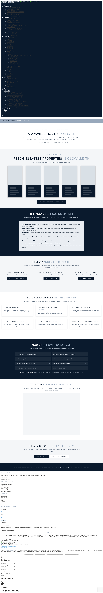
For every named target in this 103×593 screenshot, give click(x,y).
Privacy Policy (40, 554)
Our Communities (5, 487)
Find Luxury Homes (86, 278)
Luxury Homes (69, 467)
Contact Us (4, 501)
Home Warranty (12, 35)
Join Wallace (4, 497)
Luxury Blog (11, 86)
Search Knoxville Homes (59, 456)
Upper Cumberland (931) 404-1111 (68, 536)
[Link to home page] (20, 1)
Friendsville (14, 57)
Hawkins (9, 50)
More (5, 110)
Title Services (12, 32)
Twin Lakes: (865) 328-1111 (15, 104)
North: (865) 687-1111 (13, 100)
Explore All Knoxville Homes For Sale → (51, 201)
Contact (7, 89)
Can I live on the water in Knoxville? (61, 363)
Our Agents (11, 80)
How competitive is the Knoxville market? (26, 368)
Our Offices (11, 82)
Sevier (9, 73)
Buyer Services (12, 18)
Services (7, 17)
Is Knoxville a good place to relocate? (26, 358)
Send (2, 575)
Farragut (7, 108)
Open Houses (11, 10)
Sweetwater (14, 65)
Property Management (15, 28)
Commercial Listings (14, 16)
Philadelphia (14, 63)
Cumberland (11, 44)
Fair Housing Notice (71, 554)
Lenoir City (13, 61)
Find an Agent (4, 496)
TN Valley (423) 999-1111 (37, 536)
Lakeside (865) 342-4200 (66, 535)
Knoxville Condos (17, 467)
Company (7, 77)
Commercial (11, 27)
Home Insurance (12, 33)
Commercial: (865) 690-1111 (15, 93)
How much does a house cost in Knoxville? (27, 354)
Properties (8, 6)
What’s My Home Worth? (7, 484)
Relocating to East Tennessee (8, 489)
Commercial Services (6, 491)
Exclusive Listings (13, 9)
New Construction (13, 13)
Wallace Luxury (4, 488)
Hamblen (10, 48)
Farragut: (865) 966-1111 (14, 96)
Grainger (10, 47)
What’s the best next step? (59, 368)
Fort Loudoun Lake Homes (47, 467)
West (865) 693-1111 (82, 536)
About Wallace (12, 78)
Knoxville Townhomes (27, 467)
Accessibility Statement (55, 554)
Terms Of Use (29, 554)
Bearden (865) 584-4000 (11, 535)
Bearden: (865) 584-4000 (14, 92)
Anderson (10, 37)
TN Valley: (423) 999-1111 (14, 103)
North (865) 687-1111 (92, 535)
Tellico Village (15, 66)
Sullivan (10, 74)
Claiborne (10, 42)
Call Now (7, 91)
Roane (9, 72)
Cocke (9, 43)
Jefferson (10, 51)
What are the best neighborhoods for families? (64, 354)
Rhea (8, 70)
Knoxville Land (37, 467)
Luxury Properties (13, 14)
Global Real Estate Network (16, 25)
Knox (8, 52)
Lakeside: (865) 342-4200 (14, 97)
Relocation (11, 24)
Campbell (10, 40)
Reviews (9, 84)
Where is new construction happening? (62, 358)
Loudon (9, 54)
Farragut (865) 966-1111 (53, 535)
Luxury (9, 21)
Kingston (13, 59)
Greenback (13, 58)
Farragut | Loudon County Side (20, 55)
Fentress (10, 46)
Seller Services (12, 20)
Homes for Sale (10, 120)
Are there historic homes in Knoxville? (26, 363)
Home (5, 5)
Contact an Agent (41, 456)
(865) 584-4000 (4, 478)
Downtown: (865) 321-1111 (15, 95)
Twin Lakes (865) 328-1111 (50, 536)
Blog (8, 85)
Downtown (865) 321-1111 (39, 535)
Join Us (6, 88)
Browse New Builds (51, 278)
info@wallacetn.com (5, 479)
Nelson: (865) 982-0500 (14, 99)
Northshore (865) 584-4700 (22, 536)
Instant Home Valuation (15, 29)
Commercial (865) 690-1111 (25, 535)
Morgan (9, 69)
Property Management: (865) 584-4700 (19, 101)
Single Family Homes (59, 467)
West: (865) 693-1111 (13, 107)
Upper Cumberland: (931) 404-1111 (18, 106)
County (6, 36)
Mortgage (10, 31)
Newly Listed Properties (15, 12)
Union (9, 76)
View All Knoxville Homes (17, 278)
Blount (9, 39)
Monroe (9, 67)
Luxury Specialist (13, 81)
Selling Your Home (5, 485)
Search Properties (13, 8)
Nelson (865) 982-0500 (79, 535)
